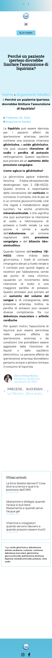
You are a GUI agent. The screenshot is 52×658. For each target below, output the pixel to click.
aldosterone (35, 547)
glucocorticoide (13, 556)
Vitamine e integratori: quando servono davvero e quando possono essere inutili (25, 526)
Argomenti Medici (33, 94)
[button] (26, 24)
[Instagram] (23, 4)
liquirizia (9, 559)
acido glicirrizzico (19, 547)
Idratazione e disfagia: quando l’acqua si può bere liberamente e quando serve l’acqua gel (25, 506)
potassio (37, 559)
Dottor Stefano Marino (26, 375)
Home (7, 94)
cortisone (38, 550)
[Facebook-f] (28, 4)
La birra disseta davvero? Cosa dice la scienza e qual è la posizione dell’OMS (25, 486)
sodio (7, 561)
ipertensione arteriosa (33, 556)
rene (44, 559)
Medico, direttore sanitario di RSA (27, 380)
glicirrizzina (32, 553)
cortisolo (27, 550)
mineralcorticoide (23, 559)
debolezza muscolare (15, 553)
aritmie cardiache (13, 550)
